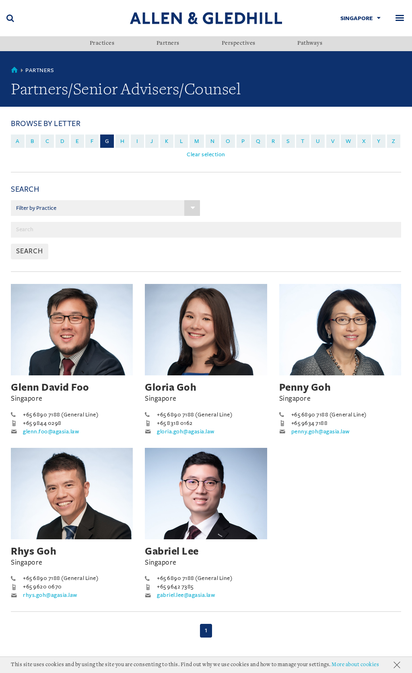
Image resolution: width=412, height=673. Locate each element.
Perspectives (238, 43)
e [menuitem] (77, 141)
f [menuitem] (92, 141)
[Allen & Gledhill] (206, 17)
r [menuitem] (273, 141)
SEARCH (29, 251)
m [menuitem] (197, 141)
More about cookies (355, 664)
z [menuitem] (394, 141)
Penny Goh (305, 387)
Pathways (309, 43)
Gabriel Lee (172, 551)
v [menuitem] (333, 141)
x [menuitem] (364, 141)
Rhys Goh (33, 551)
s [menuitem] (288, 141)
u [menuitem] (318, 141)
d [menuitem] (62, 141)
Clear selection (206, 154)
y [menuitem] (379, 141)
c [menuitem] (47, 141)
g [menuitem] (107, 141)
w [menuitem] (348, 141)
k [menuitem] (167, 141)
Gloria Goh (170, 387)
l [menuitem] (181, 141)
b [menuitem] (32, 141)
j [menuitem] (151, 141)
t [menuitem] (303, 141)
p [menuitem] (243, 141)
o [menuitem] (228, 141)
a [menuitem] (18, 141)
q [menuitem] (258, 141)
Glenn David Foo (50, 387)
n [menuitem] (212, 141)
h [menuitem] (122, 141)
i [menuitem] (137, 141)
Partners (168, 43)
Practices (102, 43)
